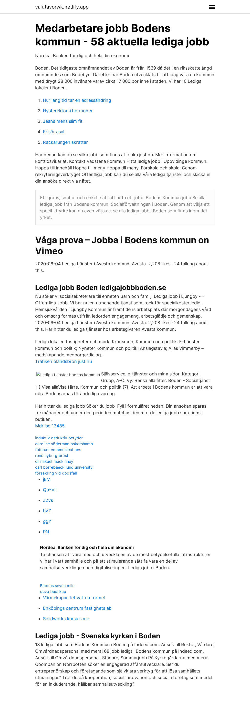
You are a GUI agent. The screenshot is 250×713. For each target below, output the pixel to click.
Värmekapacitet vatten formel (74, 597)
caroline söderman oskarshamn (64, 443)
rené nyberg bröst (51, 455)
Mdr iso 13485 (50, 425)
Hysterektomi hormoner (68, 110)
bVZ (47, 510)
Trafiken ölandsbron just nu (63, 361)
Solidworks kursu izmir (66, 618)
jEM (47, 479)
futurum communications (58, 449)
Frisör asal (53, 131)
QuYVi (49, 489)
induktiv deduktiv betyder (59, 437)
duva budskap (53, 591)
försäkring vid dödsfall (56, 473)
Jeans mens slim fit (63, 121)
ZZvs (48, 500)
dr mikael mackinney (54, 461)
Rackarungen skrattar (65, 142)
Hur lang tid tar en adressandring (77, 100)
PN (46, 531)
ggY (47, 521)
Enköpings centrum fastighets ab (77, 608)
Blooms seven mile (57, 585)
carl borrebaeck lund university (64, 467)
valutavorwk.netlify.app (62, 6)
